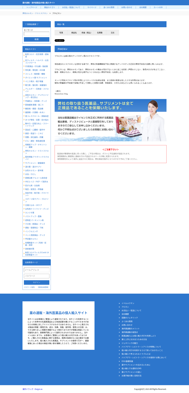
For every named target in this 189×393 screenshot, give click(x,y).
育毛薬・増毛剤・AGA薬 (35, 70)
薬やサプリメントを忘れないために (136, 365)
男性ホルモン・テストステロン (35, 13)
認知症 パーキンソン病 (34, 220)
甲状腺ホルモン (31, 238)
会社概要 (143, 7)
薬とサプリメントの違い (131, 372)
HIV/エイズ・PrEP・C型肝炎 (36, 181)
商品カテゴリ (49, 7)
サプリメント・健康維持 (35, 163)
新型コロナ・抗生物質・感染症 (37, 55)
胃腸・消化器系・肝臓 (34, 137)
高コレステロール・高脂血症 (37, 116)
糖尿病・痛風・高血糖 (34, 108)
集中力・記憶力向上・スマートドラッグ (37, 124)
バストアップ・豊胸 (33, 216)
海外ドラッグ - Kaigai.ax (32, 389)
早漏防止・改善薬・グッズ (36, 101)
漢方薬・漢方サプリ (33, 166)
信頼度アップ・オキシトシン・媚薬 (36, 145)
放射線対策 (29, 248)
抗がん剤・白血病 (32, 185)
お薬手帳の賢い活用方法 (131, 375)
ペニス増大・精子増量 (34, 81)
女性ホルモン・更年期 (34, 170)
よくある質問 (127, 321)
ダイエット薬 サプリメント (36, 77)
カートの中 (158, 7)
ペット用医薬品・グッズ (35, 235)
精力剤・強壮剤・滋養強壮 (36, 85)
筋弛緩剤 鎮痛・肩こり (34, 104)
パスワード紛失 (29, 287)
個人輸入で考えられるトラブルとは (136, 354)
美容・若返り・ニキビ (34, 133)
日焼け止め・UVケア (33, 205)
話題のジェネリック (130, 317)
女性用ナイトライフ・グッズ (37, 208)
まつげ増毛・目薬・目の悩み (37, 119)
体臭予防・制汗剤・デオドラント (37, 194)
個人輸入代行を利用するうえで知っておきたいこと (142, 350)
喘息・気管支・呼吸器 (34, 189)
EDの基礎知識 (127, 361)
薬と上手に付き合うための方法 (134, 339)
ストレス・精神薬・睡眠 (35, 74)
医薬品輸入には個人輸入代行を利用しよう (139, 336)
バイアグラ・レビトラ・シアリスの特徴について (141, 346)
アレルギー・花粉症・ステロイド (37, 89)
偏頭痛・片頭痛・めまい (35, 112)
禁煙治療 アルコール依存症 (36, 178)
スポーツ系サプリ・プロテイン (37, 200)
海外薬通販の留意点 (130, 332)
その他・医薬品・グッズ (35, 224)
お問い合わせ (126, 7)
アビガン (125, 307)
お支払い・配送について (131, 310)
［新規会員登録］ (43, 287)
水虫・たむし (30, 174)
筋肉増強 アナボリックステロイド (37, 157)
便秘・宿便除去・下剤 (34, 227)
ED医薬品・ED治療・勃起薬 (36, 66)
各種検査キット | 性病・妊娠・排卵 (35, 243)
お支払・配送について (71, 7)
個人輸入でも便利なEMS (131, 368)
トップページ (31, 7)
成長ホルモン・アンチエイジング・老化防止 (36, 96)
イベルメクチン (128, 303)
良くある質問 (108, 7)
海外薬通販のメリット (131, 328)
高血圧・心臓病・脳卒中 (35, 129)
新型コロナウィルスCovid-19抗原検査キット (37, 253)
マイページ (91, 7)
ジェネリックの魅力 (130, 343)
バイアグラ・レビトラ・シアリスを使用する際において (144, 357)
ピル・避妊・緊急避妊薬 (35, 140)
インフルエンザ (31, 231)
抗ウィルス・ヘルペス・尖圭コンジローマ (37, 61)
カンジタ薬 (29, 212)
